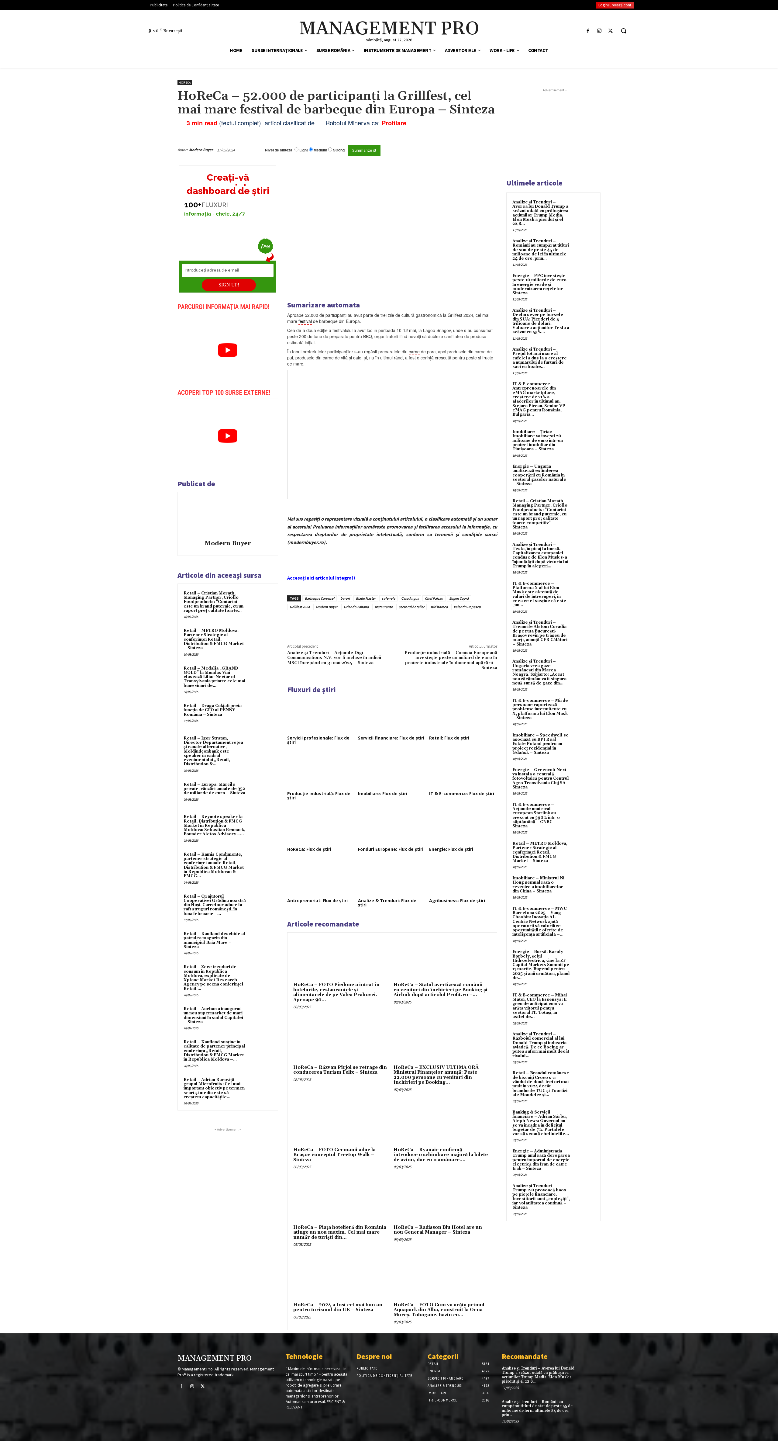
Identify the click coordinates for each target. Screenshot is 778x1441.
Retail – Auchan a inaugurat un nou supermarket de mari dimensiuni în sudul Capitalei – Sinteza (213, 1015)
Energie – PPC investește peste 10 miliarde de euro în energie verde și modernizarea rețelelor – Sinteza (539, 284)
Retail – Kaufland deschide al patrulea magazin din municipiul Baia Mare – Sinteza (214, 940)
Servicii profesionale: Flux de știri (318, 740)
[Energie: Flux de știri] (463, 826)
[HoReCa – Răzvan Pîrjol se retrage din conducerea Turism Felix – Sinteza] (342, 1039)
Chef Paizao (434, 598)
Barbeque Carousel (319, 598)
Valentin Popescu (467, 606)
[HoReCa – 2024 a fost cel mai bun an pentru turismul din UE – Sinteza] (342, 1276)
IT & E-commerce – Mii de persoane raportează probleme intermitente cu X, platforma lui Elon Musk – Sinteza (540, 709)
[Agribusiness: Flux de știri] (463, 878)
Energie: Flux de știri (451, 849)
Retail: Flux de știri (449, 738)
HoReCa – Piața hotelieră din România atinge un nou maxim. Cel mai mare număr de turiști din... (339, 1232)
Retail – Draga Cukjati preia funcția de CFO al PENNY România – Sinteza (213, 710)
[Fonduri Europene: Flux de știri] (392, 826)
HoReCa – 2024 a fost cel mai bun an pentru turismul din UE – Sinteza (337, 1307)
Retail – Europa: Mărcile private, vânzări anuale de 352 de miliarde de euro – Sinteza (214, 789)
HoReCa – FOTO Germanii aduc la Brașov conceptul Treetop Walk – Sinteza (334, 1155)
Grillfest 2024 (300, 606)
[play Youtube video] (227, 350)
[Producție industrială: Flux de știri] (321, 770)
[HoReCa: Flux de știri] (321, 826)
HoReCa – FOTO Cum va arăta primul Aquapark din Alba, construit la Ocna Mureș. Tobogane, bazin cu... (439, 1310)
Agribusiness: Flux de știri (457, 900)
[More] (390, 624)
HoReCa (185, 83)
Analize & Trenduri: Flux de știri (387, 903)
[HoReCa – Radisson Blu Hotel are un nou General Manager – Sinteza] (442, 1199)
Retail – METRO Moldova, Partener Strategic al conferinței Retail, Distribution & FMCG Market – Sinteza (214, 639)
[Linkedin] (376, 624)
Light (303, 150)
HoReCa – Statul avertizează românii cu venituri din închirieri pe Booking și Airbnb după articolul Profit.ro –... (440, 990)
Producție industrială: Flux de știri (318, 796)
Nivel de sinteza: (279, 150)
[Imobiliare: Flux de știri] (392, 770)
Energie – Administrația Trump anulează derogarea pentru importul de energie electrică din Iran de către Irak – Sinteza (541, 1160)
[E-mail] (464, 150)
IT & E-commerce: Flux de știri (461, 793)
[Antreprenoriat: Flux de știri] (321, 878)
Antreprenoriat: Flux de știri (317, 900)
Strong (339, 150)
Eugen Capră (459, 598)
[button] (623, 30)
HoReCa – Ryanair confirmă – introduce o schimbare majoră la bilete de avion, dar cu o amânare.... (441, 1155)
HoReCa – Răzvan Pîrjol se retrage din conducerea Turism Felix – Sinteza (340, 1070)
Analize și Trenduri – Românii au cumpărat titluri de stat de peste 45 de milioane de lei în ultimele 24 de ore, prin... (540, 250)
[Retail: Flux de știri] (463, 715)
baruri (345, 598)
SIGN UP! (229, 284)
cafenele (388, 598)
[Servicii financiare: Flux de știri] (392, 715)
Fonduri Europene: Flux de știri (390, 849)
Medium (320, 150)
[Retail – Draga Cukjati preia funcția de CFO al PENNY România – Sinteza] (260, 714)
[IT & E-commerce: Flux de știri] (463, 770)
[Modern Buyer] (227, 517)
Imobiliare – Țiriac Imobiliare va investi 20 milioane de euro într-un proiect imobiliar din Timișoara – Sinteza (537, 440)
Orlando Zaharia (356, 606)
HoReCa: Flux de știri (309, 849)
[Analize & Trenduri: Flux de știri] (392, 878)
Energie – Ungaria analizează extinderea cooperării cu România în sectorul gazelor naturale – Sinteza (539, 475)
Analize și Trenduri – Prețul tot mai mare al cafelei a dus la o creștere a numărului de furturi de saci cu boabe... (539, 358)
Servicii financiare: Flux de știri (391, 738)
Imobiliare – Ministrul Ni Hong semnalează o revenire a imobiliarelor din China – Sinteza (538, 885)
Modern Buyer (201, 149)
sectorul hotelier (411, 606)
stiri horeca (439, 606)
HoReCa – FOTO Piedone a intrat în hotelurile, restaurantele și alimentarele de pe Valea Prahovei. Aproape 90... (336, 992)
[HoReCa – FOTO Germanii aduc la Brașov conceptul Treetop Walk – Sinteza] (342, 1122)
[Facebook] (588, 31)
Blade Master (366, 598)
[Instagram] (599, 31)
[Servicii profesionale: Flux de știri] (321, 715)
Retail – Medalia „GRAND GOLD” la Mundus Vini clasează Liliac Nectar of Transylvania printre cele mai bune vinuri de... (214, 677)
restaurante (384, 606)
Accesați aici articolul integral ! (321, 578)
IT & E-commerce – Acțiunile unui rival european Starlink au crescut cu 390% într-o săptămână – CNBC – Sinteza (536, 815)
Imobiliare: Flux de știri (382, 793)
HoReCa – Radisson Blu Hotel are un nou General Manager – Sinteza (438, 1230)
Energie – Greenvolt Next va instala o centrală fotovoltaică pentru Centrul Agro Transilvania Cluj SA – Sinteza (541, 778)
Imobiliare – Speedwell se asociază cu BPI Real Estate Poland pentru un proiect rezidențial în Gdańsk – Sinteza (540, 744)
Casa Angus (410, 598)
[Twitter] (611, 31)
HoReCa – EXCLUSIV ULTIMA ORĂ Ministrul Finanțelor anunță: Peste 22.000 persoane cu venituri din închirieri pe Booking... (436, 1075)
